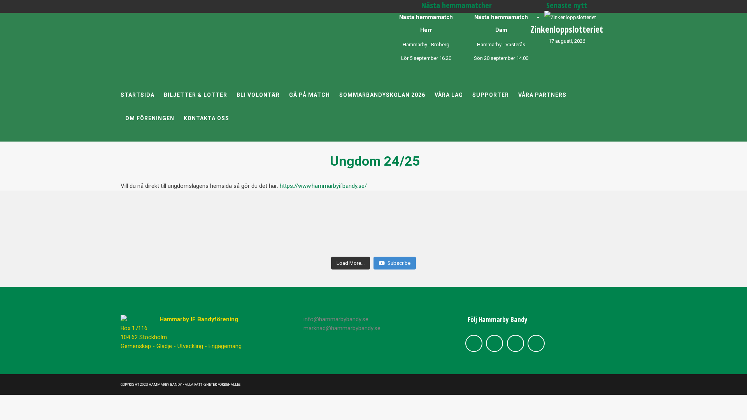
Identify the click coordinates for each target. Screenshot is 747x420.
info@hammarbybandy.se (335, 319)
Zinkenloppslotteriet (566, 29)
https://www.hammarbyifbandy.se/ (323, 185)
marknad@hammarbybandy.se (342, 328)
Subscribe (399, 263)
